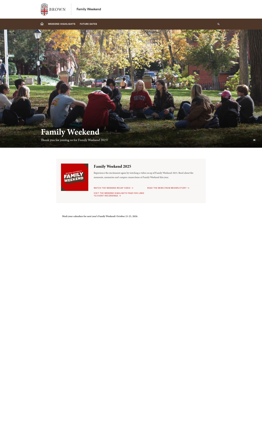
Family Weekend (89, 9)
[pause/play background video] (254, 140)
